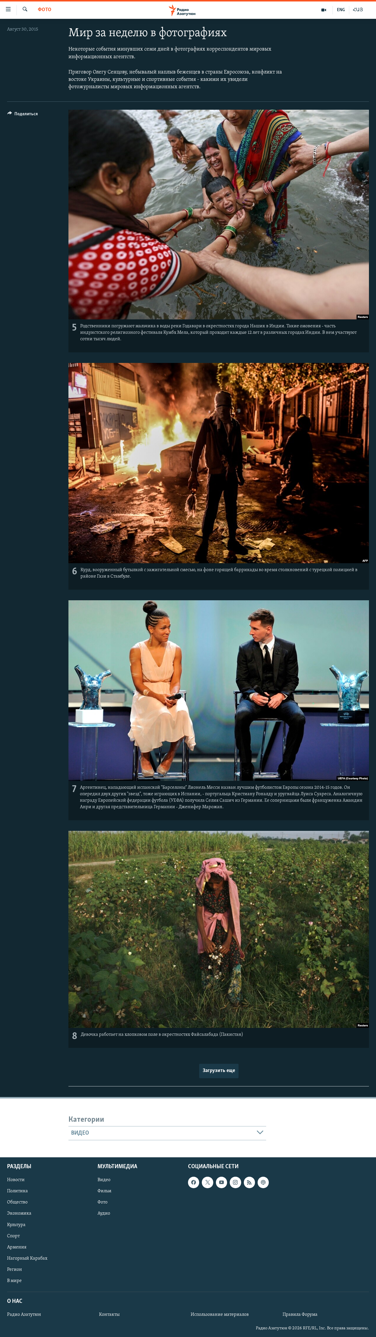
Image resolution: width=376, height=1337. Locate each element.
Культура (16, 1225)
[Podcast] (263, 1182)
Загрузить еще (219, 1070)
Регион (14, 1269)
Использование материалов (220, 1315)
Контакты (109, 1315)
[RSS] (249, 1182)
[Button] (22, 115)
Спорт (13, 1236)
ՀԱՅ (358, 10)
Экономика (19, 1213)
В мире (14, 1280)
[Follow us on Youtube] (221, 1182)
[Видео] (324, 10)
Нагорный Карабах (27, 1258)
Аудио (104, 1213)
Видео (104, 1180)
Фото (44, 10)
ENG (341, 10)
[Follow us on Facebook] (193, 1182)
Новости (16, 1180)
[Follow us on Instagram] (235, 1182)
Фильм (104, 1191)
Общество (17, 1202)
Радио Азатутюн (24, 1315)
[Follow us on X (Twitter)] (207, 1182)
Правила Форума (300, 1315)
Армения (16, 1247)
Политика (17, 1191)
